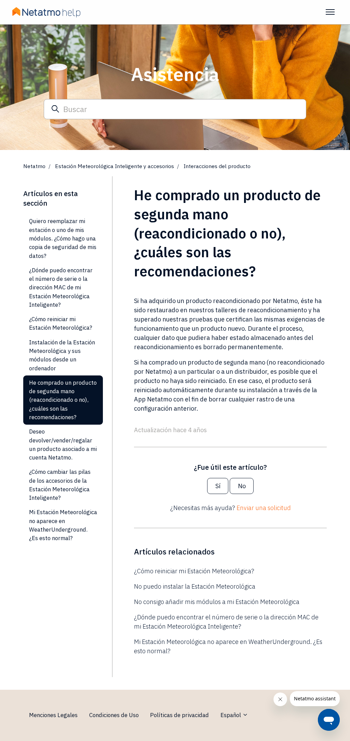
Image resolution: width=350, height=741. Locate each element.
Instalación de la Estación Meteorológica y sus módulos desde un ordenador (62, 355)
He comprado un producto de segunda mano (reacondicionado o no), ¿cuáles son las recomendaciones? (63, 400)
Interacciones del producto (217, 166)
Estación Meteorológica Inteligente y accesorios (114, 166)
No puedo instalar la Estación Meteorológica (194, 586)
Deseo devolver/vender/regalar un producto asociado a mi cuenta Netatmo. (63, 444)
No (242, 486)
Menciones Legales (53, 715)
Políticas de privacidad (179, 715)
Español (231, 715)
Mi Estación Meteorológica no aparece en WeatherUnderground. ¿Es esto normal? (228, 646)
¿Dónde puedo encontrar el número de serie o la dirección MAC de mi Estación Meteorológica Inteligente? (226, 621)
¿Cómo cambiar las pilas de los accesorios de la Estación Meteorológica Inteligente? (60, 485)
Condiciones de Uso (114, 715)
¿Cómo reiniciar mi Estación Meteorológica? (194, 571)
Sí (217, 486)
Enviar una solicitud (264, 508)
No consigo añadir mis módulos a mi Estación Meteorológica (216, 602)
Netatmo (34, 166)
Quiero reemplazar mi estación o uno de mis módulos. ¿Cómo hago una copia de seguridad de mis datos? (62, 238)
